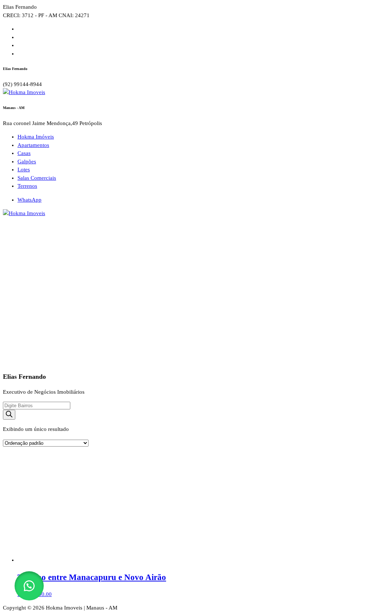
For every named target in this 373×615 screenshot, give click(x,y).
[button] (29, 585)
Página (63, 247)
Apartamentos (33, 145)
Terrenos (27, 186)
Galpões (26, 161)
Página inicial (32, 247)
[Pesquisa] (9, 415)
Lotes (23, 169)
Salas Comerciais (36, 178)
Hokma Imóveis (35, 137)
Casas (24, 153)
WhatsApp (29, 200)
